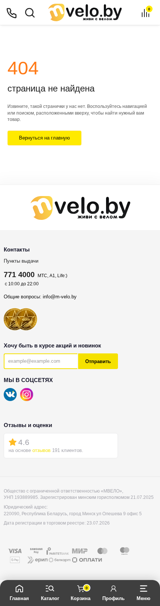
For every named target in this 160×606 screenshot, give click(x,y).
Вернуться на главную (44, 138)
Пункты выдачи (21, 261)
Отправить (98, 361)
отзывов (41, 450)
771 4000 (19, 274)
